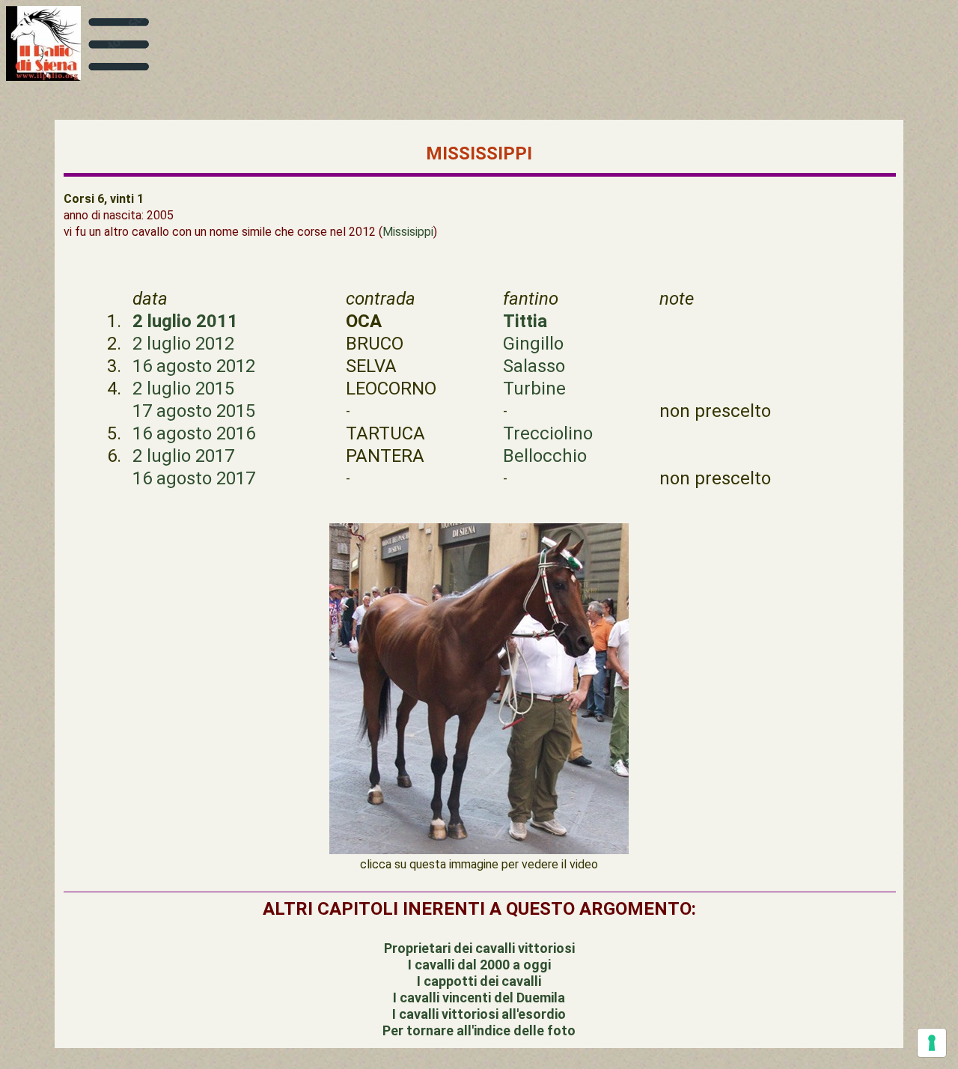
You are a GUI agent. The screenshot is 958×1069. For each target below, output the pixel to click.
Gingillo (533, 343)
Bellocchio (545, 455)
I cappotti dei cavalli (479, 981)
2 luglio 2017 (183, 455)
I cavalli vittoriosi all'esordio (479, 1014)
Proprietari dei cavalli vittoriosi (479, 948)
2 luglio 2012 (183, 343)
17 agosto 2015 (193, 411)
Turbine (534, 388)
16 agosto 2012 (193, 366)
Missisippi (407, 232)
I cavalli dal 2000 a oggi (479, 964)
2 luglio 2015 (183, 388)
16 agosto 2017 (193, 478)
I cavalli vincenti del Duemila (479, 997)
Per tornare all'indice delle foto (479, 1030)
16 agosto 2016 (193, 433)
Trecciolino (548, 433)
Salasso (534, 366)
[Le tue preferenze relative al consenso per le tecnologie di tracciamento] (932, 1043)
